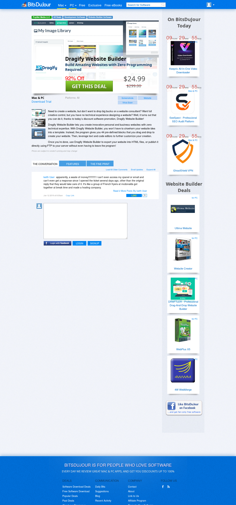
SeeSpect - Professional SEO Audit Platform (183, 119)
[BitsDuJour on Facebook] (163, 486)
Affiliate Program (137, 500)
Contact (132, 486)
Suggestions (102, 491)
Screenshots (127, 97)
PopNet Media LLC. (41, 17)
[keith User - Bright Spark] (40, 179)
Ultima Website (183, 228)
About (131, 491)
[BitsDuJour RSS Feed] (169, 486)
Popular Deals (70, 496)
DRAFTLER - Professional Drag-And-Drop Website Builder (183, 305)
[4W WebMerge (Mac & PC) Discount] (182, 369)
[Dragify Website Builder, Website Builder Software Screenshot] (38, 134)
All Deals (57, 17)
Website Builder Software (100, 17)
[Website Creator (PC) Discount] (182, 248)
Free (82, 5)
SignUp (94, 243)
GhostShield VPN (183, 170)
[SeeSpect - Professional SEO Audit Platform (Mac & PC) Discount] (182, 101)
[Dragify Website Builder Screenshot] (38, 113)
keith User (49, 177)
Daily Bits (100, 486)
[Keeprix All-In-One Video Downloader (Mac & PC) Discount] (182, 52)
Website (147, 97)
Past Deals (68, 500)
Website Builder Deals (184, 187)
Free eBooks (113, 5)
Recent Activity (103, 500)
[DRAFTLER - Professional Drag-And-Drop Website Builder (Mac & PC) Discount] (182, 288)
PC (72, 5)
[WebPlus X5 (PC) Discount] (182, 328)
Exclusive (94, 5)
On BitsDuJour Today (184, 22)
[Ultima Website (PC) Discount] (182, 207)
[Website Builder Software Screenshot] (38, 123)
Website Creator (183, 268)
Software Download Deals (76, 486)
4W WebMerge (183, 389)
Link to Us (133, 496)
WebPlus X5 (183, 349)
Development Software (74, 17)
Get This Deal (89, 86)
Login (79, 243)
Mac (61, 5)
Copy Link (70, 195)
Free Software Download (75, 491)
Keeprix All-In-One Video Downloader (183, 70)
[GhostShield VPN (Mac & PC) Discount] (182, 150)
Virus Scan (127, 102)
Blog (97, 496)
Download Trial (41, 102)
